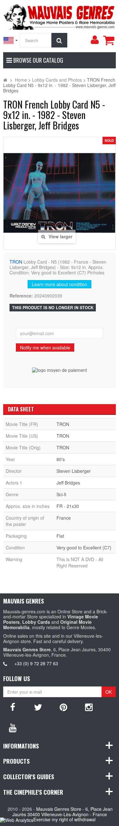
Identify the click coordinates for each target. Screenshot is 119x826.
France (63, 518)
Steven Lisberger (73, 471)
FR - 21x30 (67, 506)
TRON (16, 262)
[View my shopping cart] (108, 40)
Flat (60, 536)
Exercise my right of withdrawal (64, 819)
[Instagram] (88, 706)
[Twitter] (38, 706)
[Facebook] (12, 706)
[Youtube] (12, 727)
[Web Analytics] (16, 820)
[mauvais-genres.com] (59, 16)
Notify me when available (45, 347)
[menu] (95, 40)
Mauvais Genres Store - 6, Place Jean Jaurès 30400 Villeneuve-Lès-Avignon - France (62, 811)
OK (108, 692)
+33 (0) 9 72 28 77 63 (36, 663)
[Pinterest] (63, 706)
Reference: (21, 295)
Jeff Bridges (68, 482)
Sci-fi (61, 494)
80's (60, 459)
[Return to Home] (5, 80)
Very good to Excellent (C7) (83, 547)
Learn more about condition (59, 284)
